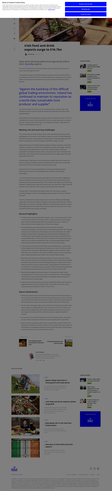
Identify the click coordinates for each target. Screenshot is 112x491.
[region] (56, 9)
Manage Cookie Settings (85, 4)
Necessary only (86, 9)
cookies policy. (51, 9)
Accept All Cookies (86, 14)
